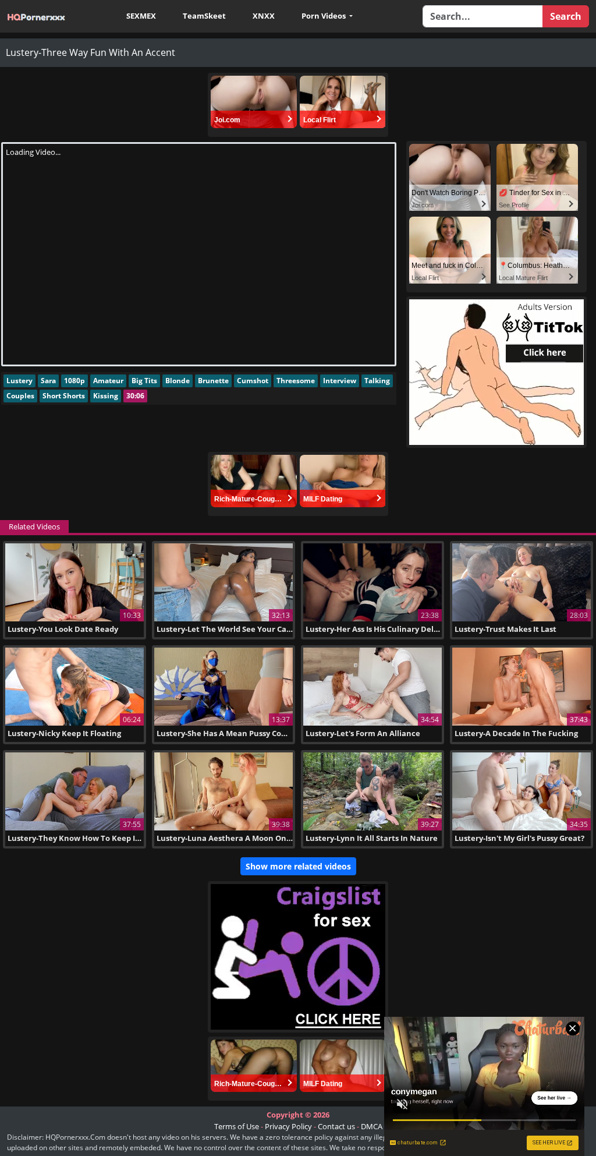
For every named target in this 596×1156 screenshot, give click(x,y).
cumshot (252, 381)
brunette (213, 381)
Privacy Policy (288, 1126)
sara (48, 381)
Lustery (19, 381)
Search (565, 16)
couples (20, 396)
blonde (177, 381)
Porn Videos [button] (324, 15)
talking (377, 381)
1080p (74, 381)
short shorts (63, 396)
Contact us (336, 1126)
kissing (105, 396)
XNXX (264, 15)
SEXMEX (141, 15)
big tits (144, 381)
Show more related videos (298, 866)
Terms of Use (236, 1126)
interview (339, 381)
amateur (108, 381)
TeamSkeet (204, 15)
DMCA (371, 1126)
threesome (295, 381)
